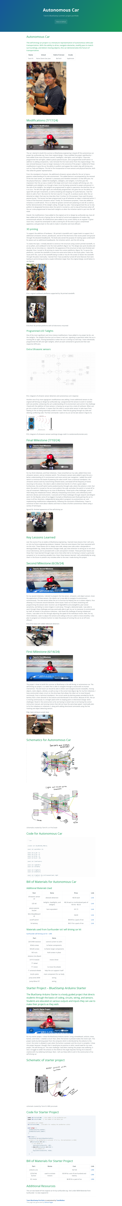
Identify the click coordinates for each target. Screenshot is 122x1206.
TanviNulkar (60, 1200)
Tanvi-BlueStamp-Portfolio (35, 1200)
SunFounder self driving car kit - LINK (39, 934)
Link (92, 898)
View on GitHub (61, 22)
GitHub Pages (48, 1202)
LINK (92, 1170)
